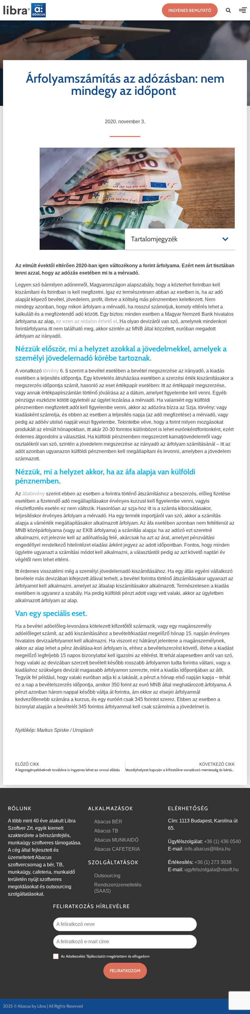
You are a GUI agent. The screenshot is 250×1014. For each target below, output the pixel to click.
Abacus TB (106, 830)
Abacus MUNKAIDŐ (116, 840)
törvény (51, 370)
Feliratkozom (125, 970)
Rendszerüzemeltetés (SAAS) (117, 888)
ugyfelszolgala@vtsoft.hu (211, 869)
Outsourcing (107, 875)
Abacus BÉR (108, 821)
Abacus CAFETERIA (117, 849)
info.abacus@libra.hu (207, 848)
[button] (228, 10)
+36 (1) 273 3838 (213, 862)
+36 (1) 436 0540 (222, 841)
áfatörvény (33, 493)
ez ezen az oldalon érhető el (86, 321)
